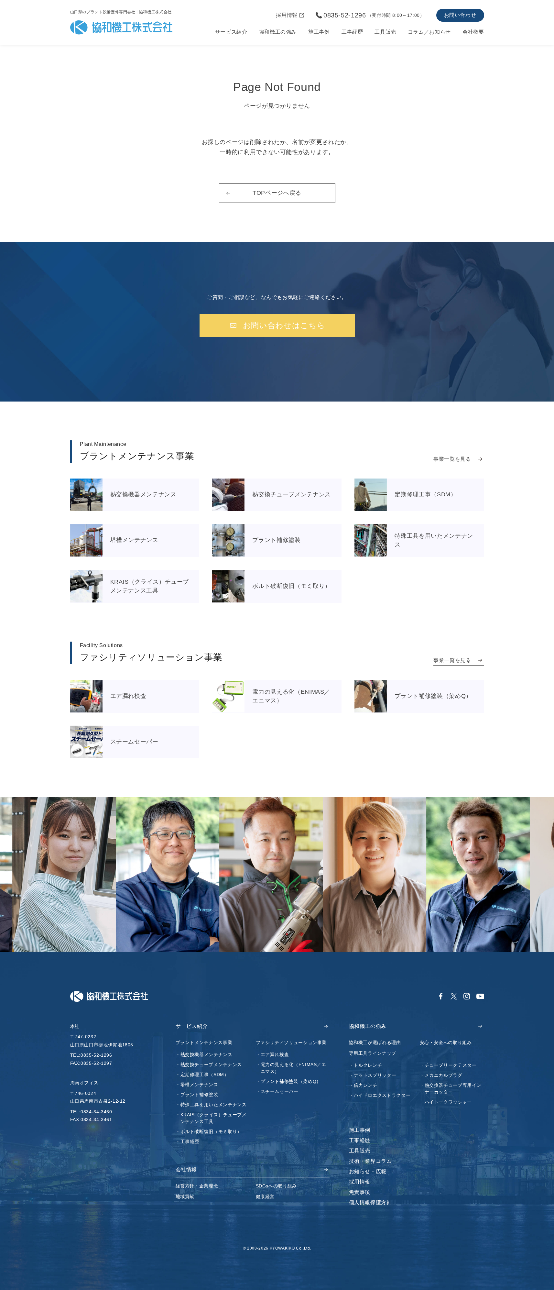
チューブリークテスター (451, 1065)
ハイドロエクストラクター (382, 1095)
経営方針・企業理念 (197, 1185)
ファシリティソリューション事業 (291, 1042)
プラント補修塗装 (199, 1094)
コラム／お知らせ (429, 32)
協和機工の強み (278, 32)
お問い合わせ (460, 15)
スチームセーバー (280, 1091)
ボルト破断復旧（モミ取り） (211, 1131)
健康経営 (265, 1196)
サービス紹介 (231, 32)
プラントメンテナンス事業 (204, 1042)
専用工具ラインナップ (372, 1053)
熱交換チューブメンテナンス (211, 1064)
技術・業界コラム (370, 1161)
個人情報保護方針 (370, 1202)
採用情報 (360, 1182)
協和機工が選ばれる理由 (375, 1042)
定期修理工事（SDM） (204, 1074)
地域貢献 (185, 1196)
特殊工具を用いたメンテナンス (213, 1104)
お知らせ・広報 (367, 1171)
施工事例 (319, 32)
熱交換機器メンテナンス (206, 1054)
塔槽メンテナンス (199, 1084)
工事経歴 (352, 32)
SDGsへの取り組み (276, 1185)
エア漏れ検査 (275, 1054)
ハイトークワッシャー (448, 1102)
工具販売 (385, 32)
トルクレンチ (368, 1065)
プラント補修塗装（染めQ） (291, 1081)
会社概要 (473, 32)
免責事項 (360, 1192)
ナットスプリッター (375, 1075)
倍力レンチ (365, 1085)
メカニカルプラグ (443, 1075)
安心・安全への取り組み (446, 1042)
